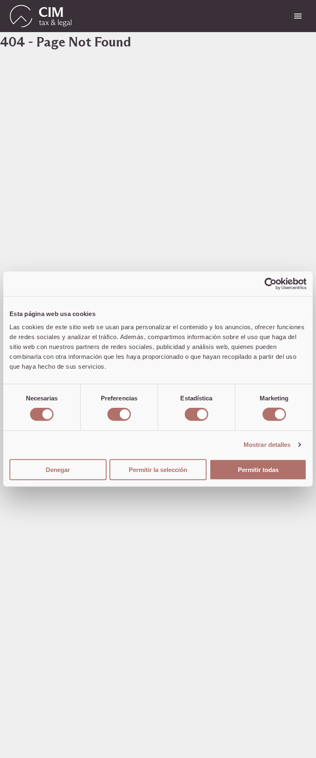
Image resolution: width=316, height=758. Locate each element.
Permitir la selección (158, 469)
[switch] (119, 414)
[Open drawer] (298, 16)
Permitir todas (258, 469)
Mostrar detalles (267, 444)
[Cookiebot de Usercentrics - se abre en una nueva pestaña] (271, 284)
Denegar (58, 469)
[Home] (41, 16)
